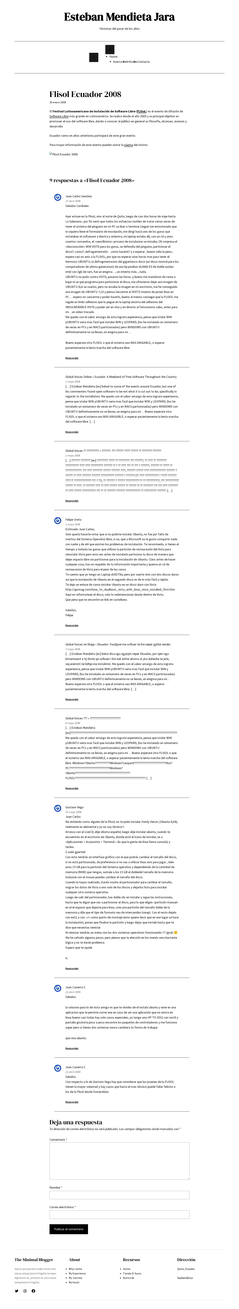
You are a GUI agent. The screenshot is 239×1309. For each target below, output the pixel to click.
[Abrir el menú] (93, 57)
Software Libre (59, 116)
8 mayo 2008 (72, 723)
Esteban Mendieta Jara (119, 16)
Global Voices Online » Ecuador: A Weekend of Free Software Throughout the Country (121, 377)
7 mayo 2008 (72, 649)
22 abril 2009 (72, 992)
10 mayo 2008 (73, 812)
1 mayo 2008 (72, 381)
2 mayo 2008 (72, 455)
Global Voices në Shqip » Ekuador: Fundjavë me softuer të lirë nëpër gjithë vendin (117, 644)
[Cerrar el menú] (109, 49)
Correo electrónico (63, 1207)
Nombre (56, 1187)
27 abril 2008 (72, 201)
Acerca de (119, 62)
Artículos (132, 62)
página (128, 145)
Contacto (144, 62)
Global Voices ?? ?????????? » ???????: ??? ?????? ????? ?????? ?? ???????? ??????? (113, 451)
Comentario (58, 1140)
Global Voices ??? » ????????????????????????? (93, 718)
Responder (72, 358)
